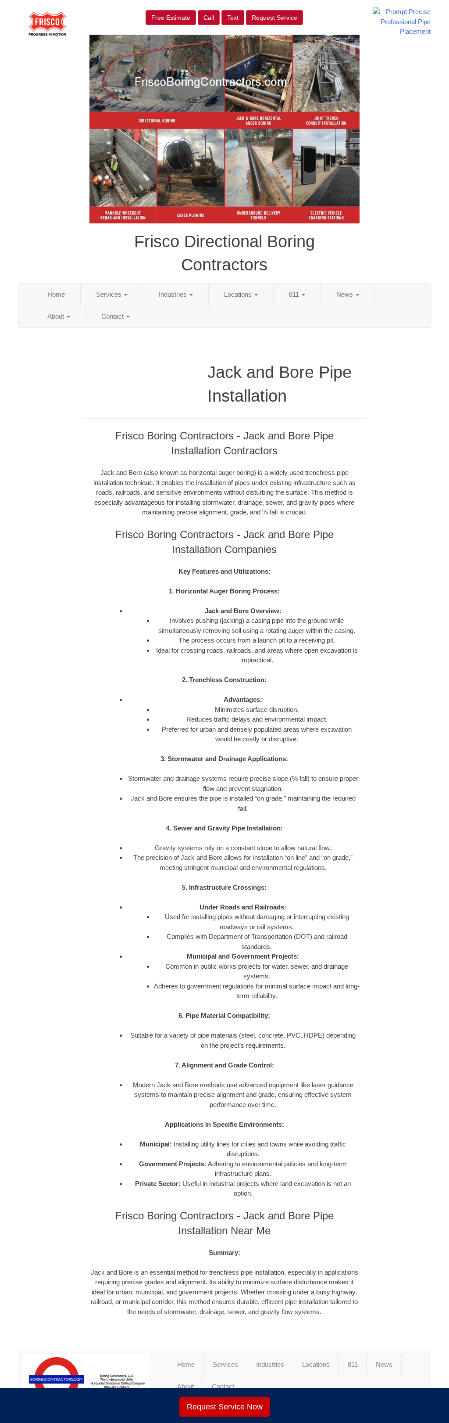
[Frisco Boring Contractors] (86, 1379)
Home (56, 294)
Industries (174, 294)
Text (233, 17)
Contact (113, 316)
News (345, 294)
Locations (238, 294)
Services (109, 294)
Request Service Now (225, 1406)
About (56, 316)
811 (295, 294)
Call (208, 17)
